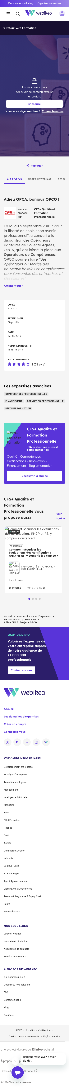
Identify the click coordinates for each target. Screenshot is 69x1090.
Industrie (8, 858)
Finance (8, 828)
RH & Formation (12, 619)
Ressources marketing (20, 3)
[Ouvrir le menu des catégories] (8, 14)
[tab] (14, 179)
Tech (6, 812)
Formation (30, 619)
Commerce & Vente (14, 850)
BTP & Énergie (11, 873)
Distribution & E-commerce (18, 888)
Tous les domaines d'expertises (34, 616)
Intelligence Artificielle (15, 797)
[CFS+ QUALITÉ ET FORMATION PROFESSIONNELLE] (33, 562)
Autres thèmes (12, 911)
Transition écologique (15, 782)
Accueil (8, 616)
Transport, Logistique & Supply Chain (23, 896)
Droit (6, 835)
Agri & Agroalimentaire (16, 881)
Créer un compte (15, 724)
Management (11, 789)
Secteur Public (11, 866)
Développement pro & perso (18, 767)
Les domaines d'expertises (21, 716)
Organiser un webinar (49, 3)
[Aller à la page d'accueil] (40, 14)
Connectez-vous (14, 731)
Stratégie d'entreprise (15, 774)
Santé (7, 904)
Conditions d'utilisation (38, 1030)
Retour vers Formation (21, 28)
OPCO (9, 259)
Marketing (9, 805)
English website (51, 1036)
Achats (8, 843)
